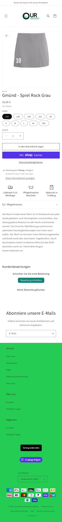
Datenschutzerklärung (17, 376)
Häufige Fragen (13, 409)
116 (7, 116)
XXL (44, 123)
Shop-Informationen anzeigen (20, 178)
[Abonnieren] (52, 333)
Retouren (10, 383)
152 (40, 116)
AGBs (8, 369)
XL (33, 123)
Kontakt (10, 402)
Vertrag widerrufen (31, 448)
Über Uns (10, 356)
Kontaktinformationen (46, 511)
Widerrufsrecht (48, 506)
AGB (32, 511)
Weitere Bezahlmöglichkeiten (31, 162)
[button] (6, 16)
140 (29, 116)
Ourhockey (19, 506)
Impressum (11, 363)
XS (51, 116)
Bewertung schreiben (31, 280)
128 (18, 116)
